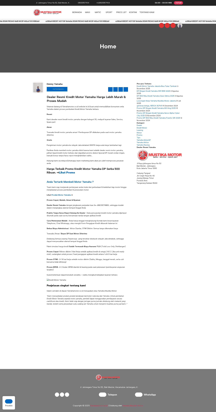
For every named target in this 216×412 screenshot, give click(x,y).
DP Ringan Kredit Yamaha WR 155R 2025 (153, 91)
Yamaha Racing (143, 145)
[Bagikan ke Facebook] (110, 89)
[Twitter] (167, 25)
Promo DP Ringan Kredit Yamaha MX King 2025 (156, 108)
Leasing (140, 130)
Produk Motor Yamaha (61, 195)
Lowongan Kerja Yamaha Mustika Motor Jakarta (156, 101)
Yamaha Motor (143, 142)
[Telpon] (103, 395)
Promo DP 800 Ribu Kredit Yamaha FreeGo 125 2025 (158, 118)
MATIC (98, 12)
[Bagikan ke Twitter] (115, 89)
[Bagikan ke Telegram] (126, 89)
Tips (138, 138)
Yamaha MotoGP (144, 140)
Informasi (58, 89)
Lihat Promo (67, 172)
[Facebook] (161, 25)
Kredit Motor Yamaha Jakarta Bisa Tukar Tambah (157, 86)
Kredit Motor (142, 128)
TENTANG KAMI (147, 12)
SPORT (109, 12)
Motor (139, 133)
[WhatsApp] (139, 395)
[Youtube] (173, 25)
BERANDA (77, 12)
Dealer (139, 125)
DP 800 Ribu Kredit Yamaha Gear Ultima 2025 (155, 96)
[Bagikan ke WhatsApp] (120, 89)
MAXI (87, 12)
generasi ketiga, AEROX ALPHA (149, 106)
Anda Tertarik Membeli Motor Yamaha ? (70, 181)
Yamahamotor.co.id (99, 405)
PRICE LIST (121, 12)
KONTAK (133, 12)
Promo (139, 135)
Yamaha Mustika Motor (132, 405)
